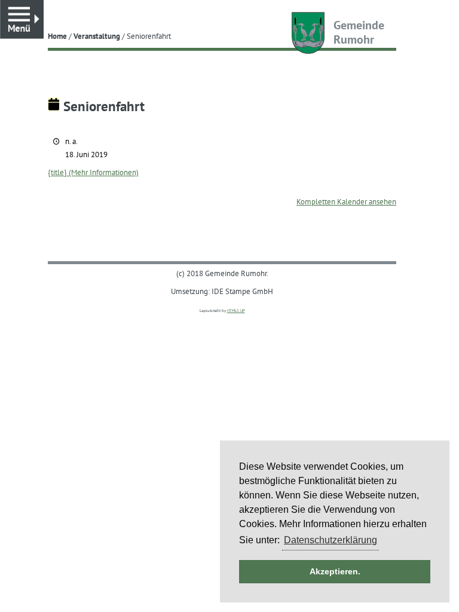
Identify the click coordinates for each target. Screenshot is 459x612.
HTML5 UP (236, 310)
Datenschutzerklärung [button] (330, 540)
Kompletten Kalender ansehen (346, 201)
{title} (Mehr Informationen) (93, 172)
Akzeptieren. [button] (335, 571)
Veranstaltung (97, 35)
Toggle (43, 5)
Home (57, 35)
